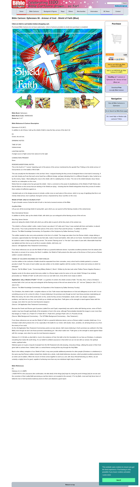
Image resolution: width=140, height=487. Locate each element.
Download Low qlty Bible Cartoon (116, 89)
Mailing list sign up (121, 6)
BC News (107, 11)
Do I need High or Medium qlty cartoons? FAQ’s (116, 118)
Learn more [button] (107, 475)
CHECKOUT (109, 54)
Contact (118, 11)
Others (70, 11)
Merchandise (81, 11)
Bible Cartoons (34, 11)
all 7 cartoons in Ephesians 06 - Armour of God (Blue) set (116, 79)
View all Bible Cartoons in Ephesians (116, 104)
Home (21, 11)
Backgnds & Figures (50, 11)
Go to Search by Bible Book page (116, 111)
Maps (62, 11)
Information (94, 11)
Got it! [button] (119, 480)
